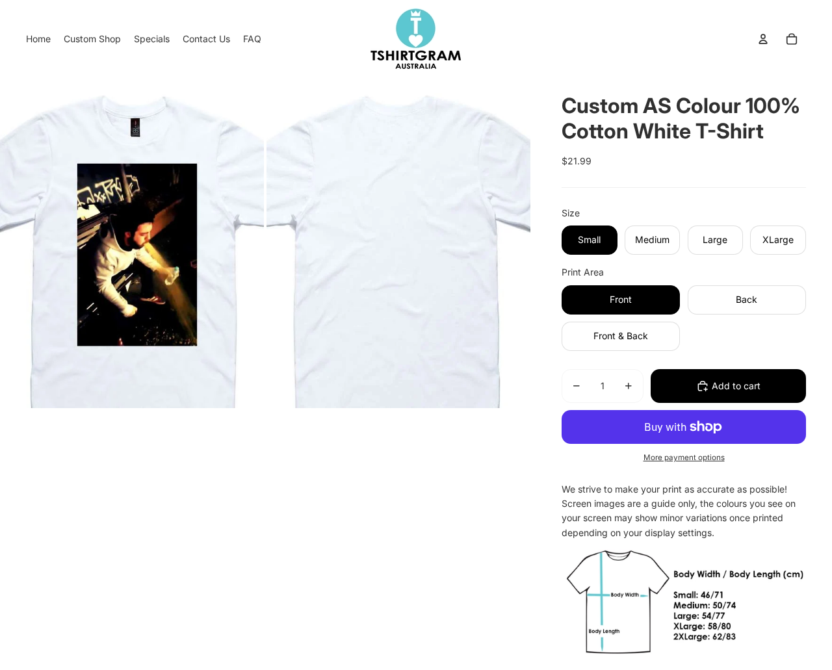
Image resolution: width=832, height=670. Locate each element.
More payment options (684, 457)
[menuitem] (38, 39)
